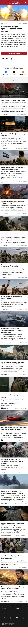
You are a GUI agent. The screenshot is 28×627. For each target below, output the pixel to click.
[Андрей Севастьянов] (2, 277)
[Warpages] (2, 408)
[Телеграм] (4, 618)
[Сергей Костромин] (2, 114)
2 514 (25, 114)
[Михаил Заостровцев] (2, 245)
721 (26, 309)
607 (26, 440)
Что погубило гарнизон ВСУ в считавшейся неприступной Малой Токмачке (12, 461)
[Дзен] (23, 618)
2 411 (25, 148)
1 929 (25, 213)
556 (26, 567)
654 (26, 342)
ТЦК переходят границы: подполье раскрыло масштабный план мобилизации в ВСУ (12, 556)
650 (26, 374)
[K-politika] (2, 23)
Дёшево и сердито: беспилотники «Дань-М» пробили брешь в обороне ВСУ (14, 428)
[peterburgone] (2, 440)
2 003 (25, 181)
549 (26, 601)
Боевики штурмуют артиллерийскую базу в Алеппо (11, 28)
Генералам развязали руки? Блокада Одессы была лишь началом (12, 587)
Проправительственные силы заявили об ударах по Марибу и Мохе (13, 202)
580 (26, 472)
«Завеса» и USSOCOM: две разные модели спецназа (12, 234)
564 (26, 503)
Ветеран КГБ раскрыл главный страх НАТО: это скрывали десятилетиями (12, 524)
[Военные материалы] (14, 2)
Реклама (4, 608)
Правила (17, 611)
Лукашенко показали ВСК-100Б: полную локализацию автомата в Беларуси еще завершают (13, 102)
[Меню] (2, 2)
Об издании (5, 611)
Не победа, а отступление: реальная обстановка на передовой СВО (12, 363)
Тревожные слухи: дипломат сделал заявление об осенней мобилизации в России (13, 395)
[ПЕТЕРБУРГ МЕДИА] (2, 342)
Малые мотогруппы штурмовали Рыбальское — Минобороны (11, 265)
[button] (3, 59)
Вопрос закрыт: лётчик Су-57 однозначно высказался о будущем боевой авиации (12, 330)
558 (26, 535)
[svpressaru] (2, 472)
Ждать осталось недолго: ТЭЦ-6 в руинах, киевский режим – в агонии (12, 492)
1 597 (25, 245)
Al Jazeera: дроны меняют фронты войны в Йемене (12, 297)
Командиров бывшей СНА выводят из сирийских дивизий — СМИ (13, 168)
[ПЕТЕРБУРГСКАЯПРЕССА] (2, 535)
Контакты (17, 608)
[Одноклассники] (11, 618)
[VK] (17, 618)
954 (26, 277)
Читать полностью (14, 53)
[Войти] (25, 2)
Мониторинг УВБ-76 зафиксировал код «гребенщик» (13, 134)
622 (26, 408)
